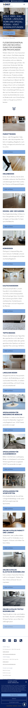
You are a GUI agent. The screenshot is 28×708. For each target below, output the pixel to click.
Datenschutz (15, 705)
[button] (26, 682)
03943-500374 (6, 1)
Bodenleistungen (7, 672)
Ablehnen (14, 698)
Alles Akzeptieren (14, 695)
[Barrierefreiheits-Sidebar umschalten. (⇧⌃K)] (24, 704)
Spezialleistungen (7, 675)
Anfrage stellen (9, 33)
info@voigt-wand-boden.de (9, 654)
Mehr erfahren (8, 152)
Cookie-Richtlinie (9, 705)
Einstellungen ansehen (14, 702)
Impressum (20, 705)
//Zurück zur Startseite (9, 38)
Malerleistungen (6, 670)
